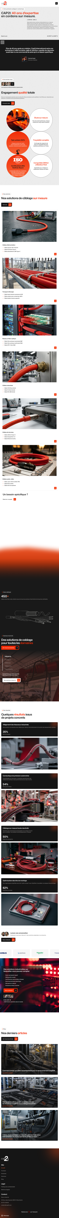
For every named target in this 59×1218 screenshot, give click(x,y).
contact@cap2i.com (6, 1205)
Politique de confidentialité (8, 1186)
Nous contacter (5, 1197)
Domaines (3, 1173)
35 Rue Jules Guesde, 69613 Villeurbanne (12, 1200)
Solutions (3, 1176)
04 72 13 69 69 (5, 1202)
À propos (3, 1170)
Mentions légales (5, 1189)
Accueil (3, 1168)
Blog (2, 1179)
